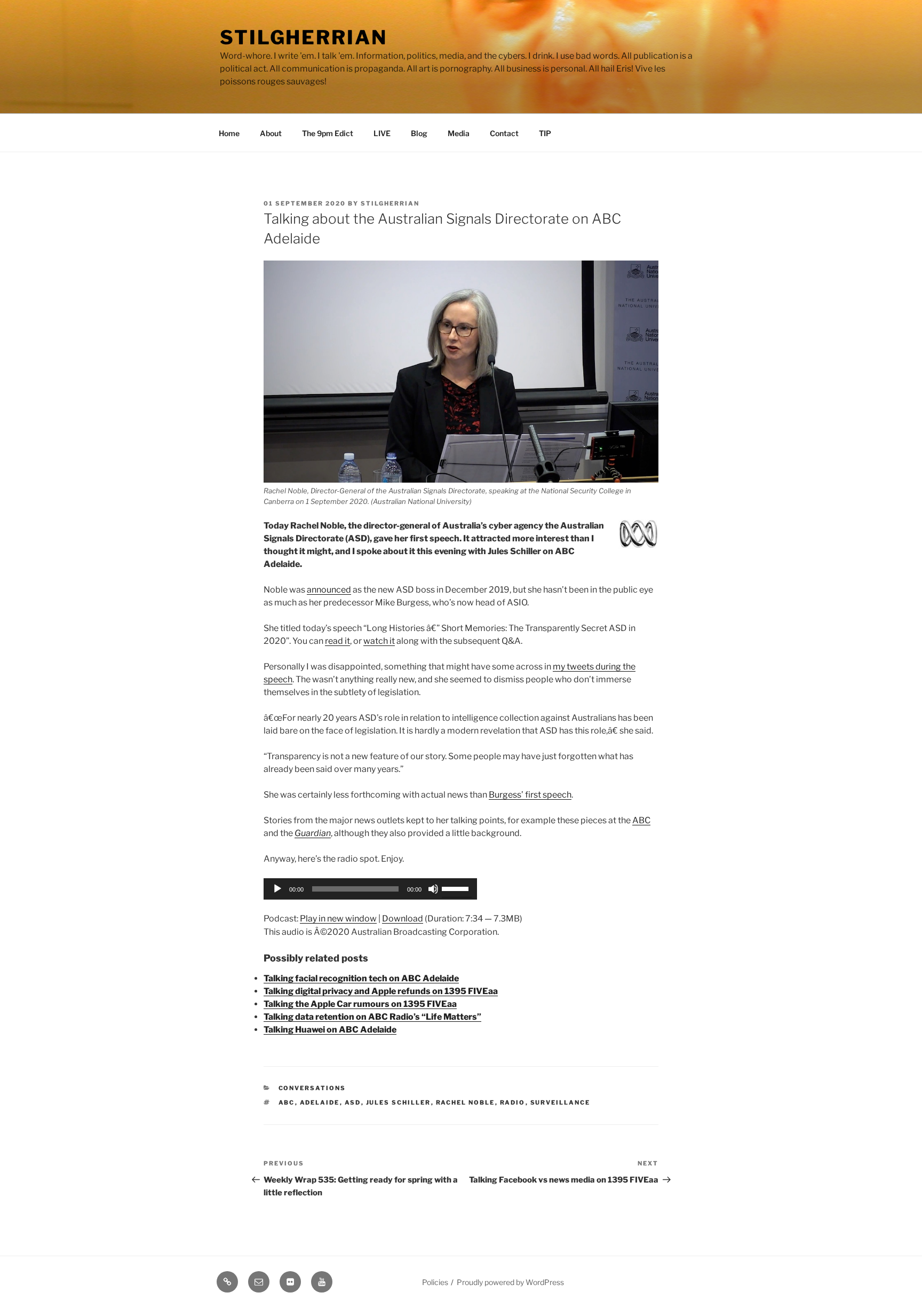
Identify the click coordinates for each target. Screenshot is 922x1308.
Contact (504, 133)
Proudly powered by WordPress (510, 1282)
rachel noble (465, 1102)
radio (513, 1102)
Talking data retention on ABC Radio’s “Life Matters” (372, 1017)
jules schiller (398, 1102)
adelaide (320, 1102)
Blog (419, 133)
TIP (545, 133)
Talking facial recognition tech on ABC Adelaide (361, 978)
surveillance (560, 1102)
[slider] (457, 887)
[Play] (277, 889)
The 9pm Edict (327, 133)
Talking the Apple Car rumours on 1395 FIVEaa (360, 1004)
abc (287, 1102)
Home (229, 133)
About (271, 133)
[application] (370, 889)
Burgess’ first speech (530, 795)
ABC (641, 820)
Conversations (312, 1088)
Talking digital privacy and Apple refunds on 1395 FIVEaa (381, 991)
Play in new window (338, 918)
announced (329, 590)
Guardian (313, 833)
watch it (379, 641)
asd (353, 1102)
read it (337, 641)
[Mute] (433, 889)
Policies (435, 1282)
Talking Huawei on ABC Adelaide (330, 1030)
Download (402, 918)
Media (459, 133)
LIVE (382, 133)
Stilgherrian (303, 37)
